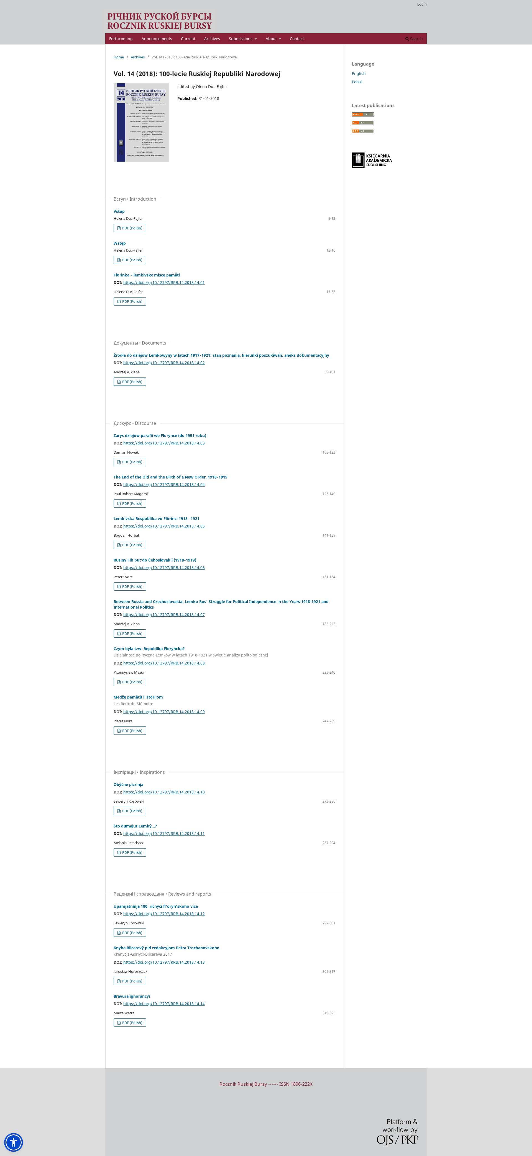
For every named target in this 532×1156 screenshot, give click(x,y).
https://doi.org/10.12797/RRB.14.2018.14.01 (164, 282)
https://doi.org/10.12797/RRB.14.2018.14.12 (164, 913)
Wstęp (120, 243)
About (272, 38)
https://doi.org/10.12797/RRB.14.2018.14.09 (164, 711)
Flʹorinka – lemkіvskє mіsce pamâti (147, 275)
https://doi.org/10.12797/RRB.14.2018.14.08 (164, 663)
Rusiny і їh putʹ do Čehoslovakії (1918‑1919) (155, 560)
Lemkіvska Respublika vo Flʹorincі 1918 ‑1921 (157, 518)
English (359, 73)
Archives (212, 38)
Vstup (119, 211)
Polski (357, 81)
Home (119, 57)
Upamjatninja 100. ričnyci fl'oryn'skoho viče (156, 906)
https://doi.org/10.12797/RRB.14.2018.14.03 (164, 443)
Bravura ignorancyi (132, 996)
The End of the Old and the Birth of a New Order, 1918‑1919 (170, 477)
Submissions (241, 38)
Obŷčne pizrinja (128, 784)
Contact (297, 38)
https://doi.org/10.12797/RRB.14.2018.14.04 (164, 484)
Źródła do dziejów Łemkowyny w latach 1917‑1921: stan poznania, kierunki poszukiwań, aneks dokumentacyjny (221, 355)
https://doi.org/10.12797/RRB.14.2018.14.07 (164, 614)
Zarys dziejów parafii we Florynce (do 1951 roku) (160, 435)
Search (416, 38)
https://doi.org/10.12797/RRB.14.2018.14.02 (164, 362)
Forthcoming (121, 38)
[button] (14, 1142)
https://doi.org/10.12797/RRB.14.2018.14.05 (164, 526)
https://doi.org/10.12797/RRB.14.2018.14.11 (164, 833)
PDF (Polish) (131, 228)
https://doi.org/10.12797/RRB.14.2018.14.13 (164, 962)
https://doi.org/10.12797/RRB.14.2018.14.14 (164, 1003)
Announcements (157, 38)
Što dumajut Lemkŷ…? (135, 826)
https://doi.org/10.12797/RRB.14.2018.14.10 (164, 792)
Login (422, 4)
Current (188, 38)
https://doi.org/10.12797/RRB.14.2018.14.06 (164, 567)
